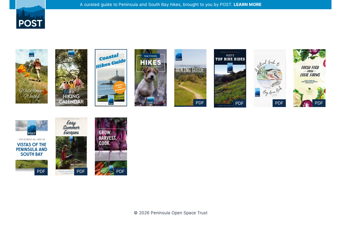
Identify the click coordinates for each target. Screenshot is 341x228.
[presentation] (31, 76)
